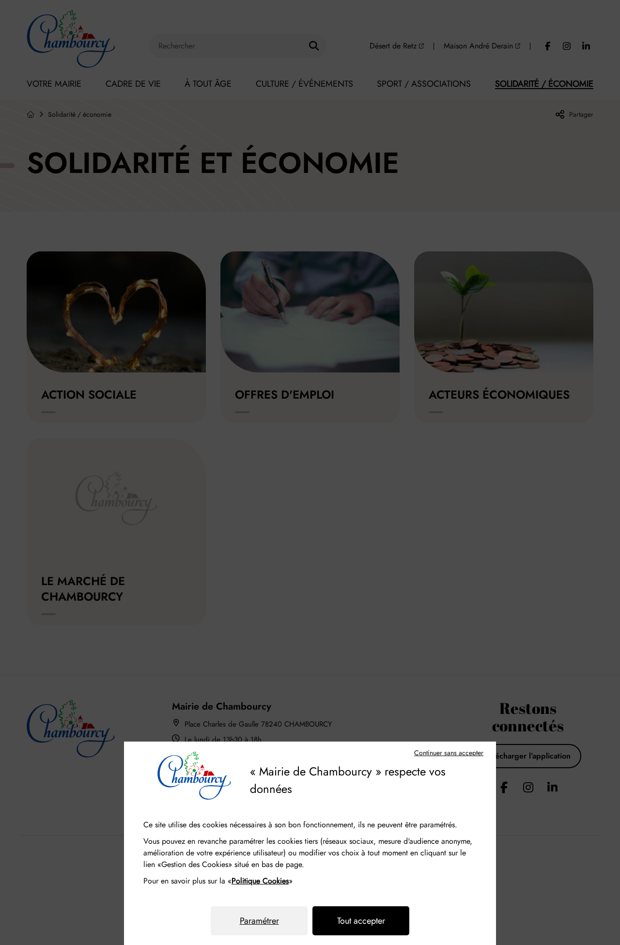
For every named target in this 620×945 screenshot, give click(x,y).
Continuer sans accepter (448, 753)
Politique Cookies (260, 880)
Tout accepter (361, 920)
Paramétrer (259, 920)
